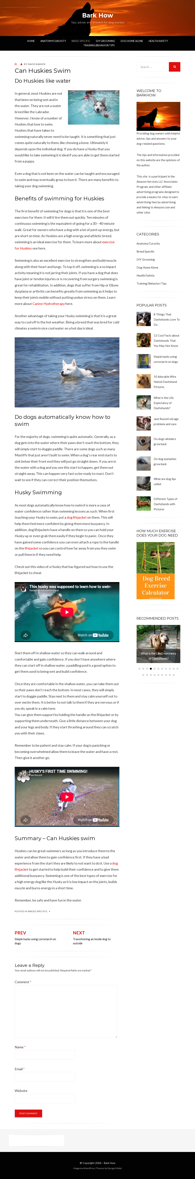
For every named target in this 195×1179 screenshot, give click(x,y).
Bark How (97, 15)
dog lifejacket (77, 517)
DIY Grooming (105, 40)
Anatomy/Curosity (53, 40)
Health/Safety (158, 40)
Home (31, 40)
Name (20, 1047)
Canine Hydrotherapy (48, 304)
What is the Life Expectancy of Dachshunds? (164, 403)
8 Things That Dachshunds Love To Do (167, 319)
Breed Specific (81, 40)
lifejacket (31, 548)
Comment (23, 982)
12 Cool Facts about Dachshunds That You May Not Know (166, 340)
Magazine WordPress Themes (89, 1168)
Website (21, 1091)
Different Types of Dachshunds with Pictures (165, 504)
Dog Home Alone (132, 40)
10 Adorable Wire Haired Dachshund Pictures (165, 382)
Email (20, 1069)
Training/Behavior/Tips (99, 45)
